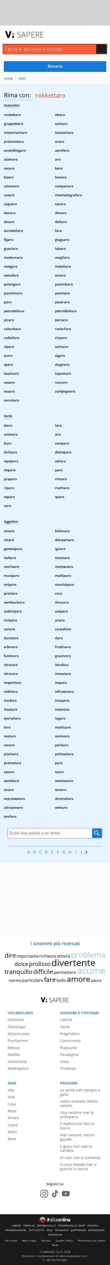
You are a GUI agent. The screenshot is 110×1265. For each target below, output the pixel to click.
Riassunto (68, 1047)
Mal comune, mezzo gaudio (77, 1137)
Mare (12, 1110)
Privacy (46, 1240)
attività (63, 956)
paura (96, 980)
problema (88, 954)
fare (50, 979)
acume (91, 970)
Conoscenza (70, 1040)
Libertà (66, 1019)
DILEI (49, 1230)
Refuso (13, 1047)
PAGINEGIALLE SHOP (71, 1225)
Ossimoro (16, 1019)
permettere (65, 972)
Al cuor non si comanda (80, 1157)
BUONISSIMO (96, 1230)
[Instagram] (44, 1193)
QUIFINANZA (78, 1230)
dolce (21, 964)
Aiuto (55, 1245)
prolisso (40, 964)
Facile (65, 1026)
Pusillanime (18, 1040)
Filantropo (16, 1026)
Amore (13, 1117)
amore (78, 979)
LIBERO (16, 1225)
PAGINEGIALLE (46, 1225)
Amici (12, 1131)
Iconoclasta (17, 1061)
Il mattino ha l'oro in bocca (77, 1125)
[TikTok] (55, 1193)
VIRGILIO (29, 1225)
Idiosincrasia (18, 1033)
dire (10, 955)
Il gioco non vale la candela (76, 1148)
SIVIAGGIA (62, 1230)
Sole (11, 1096)
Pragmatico (69, 1033)
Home (8, 78)
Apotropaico (18, 1068)
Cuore (13, 1125)
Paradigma (69, 1054)
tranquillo (18, 971)
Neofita (14, 1054)
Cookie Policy (64, 1240)
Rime (22, 78)
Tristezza (67, 1068)
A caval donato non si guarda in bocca (78, 1166)
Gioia (64, 1061)
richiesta (47, 956)
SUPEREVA (55, 1235)
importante (28, 956)
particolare (32, 980)
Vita (11, 1090)
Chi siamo (11, 1240)
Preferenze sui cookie (91, 1240)
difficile (43, 972)
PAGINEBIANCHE (15, 1230)
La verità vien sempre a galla (80, 1092)
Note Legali (29, 1240)
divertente (73, 962)
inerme (15, 980)
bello (61, 980)
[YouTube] (65, 1193)
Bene (12, 1138)
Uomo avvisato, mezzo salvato (79, 1103)
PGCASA (92, 1225)
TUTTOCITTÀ (36, 1230)
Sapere (30, 34)
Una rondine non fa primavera (77, 1114)
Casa (12, 1104)
